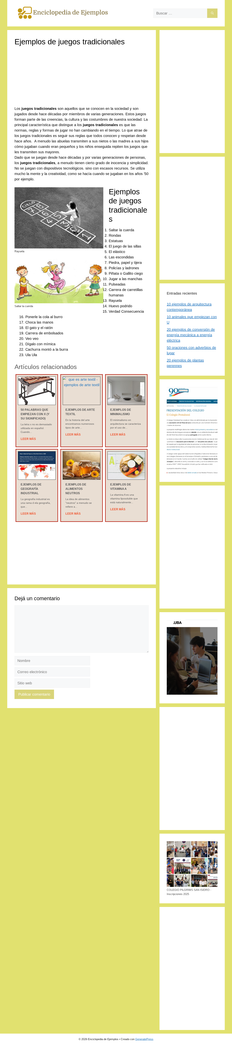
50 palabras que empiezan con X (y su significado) (35, 414)
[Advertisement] (81, 79)
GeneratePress (144, 1039)
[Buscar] (212, 13)
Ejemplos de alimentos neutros (75, 489)
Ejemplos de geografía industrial (31, 489)
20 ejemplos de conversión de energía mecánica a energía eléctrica (191, 335)
